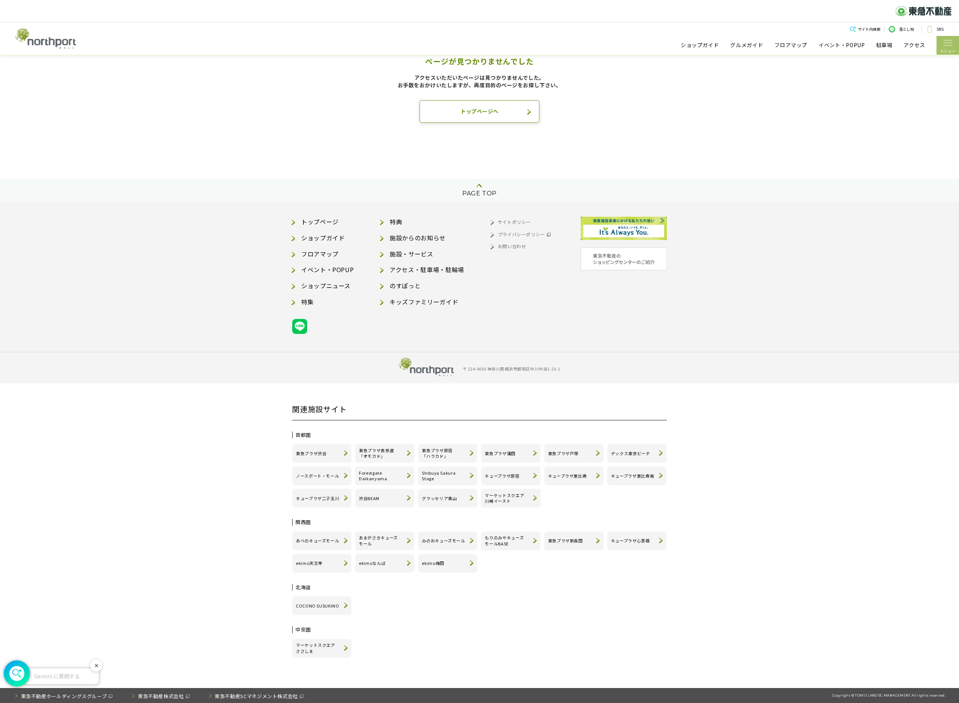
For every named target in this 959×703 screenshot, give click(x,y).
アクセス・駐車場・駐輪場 (427, 269)
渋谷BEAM (369, 498)
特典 (396, 221)
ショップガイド (700, 45)
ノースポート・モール (317, 476)
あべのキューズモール (317, 541)
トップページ (320, 221)
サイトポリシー (514, 222)
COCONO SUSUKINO (317, 606)
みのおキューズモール (443, 541)
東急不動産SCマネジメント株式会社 (256, 696)
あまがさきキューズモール (378, 541)
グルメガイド (746, 45)
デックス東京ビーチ (630, 453)
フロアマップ (790, 45)
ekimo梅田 (433, 563)
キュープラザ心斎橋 (630, 541)
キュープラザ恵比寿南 (632, 476)
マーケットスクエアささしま (315, 648)
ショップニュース (326, 285)
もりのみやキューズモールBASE (504, 541)
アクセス (914, 45)
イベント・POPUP (842, 45)
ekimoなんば (372, 563)
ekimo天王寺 (309, 563)
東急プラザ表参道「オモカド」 (376, 453)
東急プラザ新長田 (565, 541)
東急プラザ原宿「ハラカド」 (437, 453)
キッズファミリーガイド (424, 301)
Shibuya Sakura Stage (439, 476)
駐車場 (884, 45)
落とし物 (906, 29)
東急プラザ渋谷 (311, 453)
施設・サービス (411, 253)
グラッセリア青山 (439, 498)
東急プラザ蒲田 (500, 453)
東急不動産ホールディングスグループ (64, 696)
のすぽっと (405, 285)
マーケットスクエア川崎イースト (504, 498)
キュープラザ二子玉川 (317, 498)
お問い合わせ (512, 246)
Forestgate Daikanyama (373, 476)
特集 (307, 301)
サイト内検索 (869, 29)
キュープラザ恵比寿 (567, 476)
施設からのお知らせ (418, 237)
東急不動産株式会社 (161, 696)
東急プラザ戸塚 (563, 453)
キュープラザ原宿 (502, 476)
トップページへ (479, 111)
